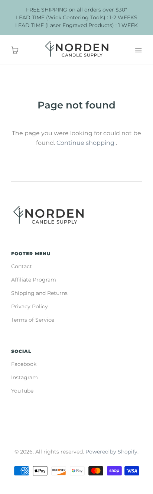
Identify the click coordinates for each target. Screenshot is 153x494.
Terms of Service (32, 319)
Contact (21, 266)
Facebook (23, 364)
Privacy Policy (29, 306)
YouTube (22, 390)
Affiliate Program (33, 279)
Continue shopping (85, 142)
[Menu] (138, 50)
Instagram (24, 377)
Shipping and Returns (39, 293)
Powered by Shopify (111, 451)
